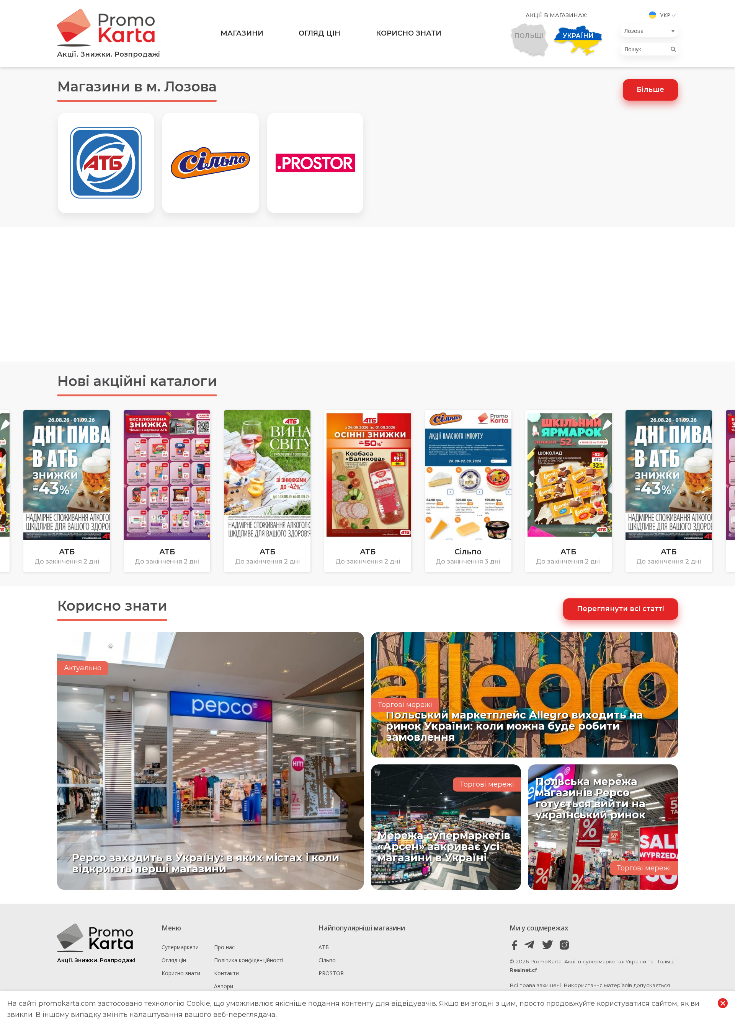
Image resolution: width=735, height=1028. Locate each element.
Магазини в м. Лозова (137, 86)
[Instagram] (564, 945)
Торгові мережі (405, 705)
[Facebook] (515, 945)
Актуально (82, 668)
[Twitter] (547, 945)
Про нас (224, 947)
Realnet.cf (523, 970)
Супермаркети (180, 947)
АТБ (323, 947)
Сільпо (327, 960)
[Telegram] (531, 945)
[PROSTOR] (315, 163)
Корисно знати (408, 33)
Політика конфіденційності (248, 960)
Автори (223, 986)
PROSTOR (331, 973)
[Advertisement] (367, 294)
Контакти (226, 973)
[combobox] (649, 30)
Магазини (241, 33)
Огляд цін (319, 33)
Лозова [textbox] (634, 30)
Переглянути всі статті (620, 608)
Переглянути (69, 543)
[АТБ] (106, 163)
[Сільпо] (210, 163)
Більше (650, 89)
